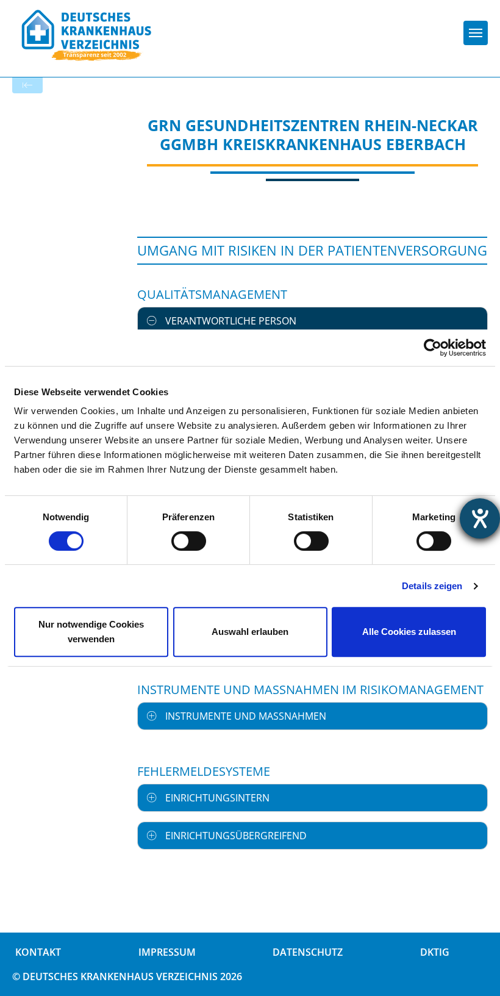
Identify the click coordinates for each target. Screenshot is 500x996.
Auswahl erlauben (250, 631)
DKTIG (434, 952)
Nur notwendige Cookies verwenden (91, 631)
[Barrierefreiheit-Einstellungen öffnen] (480, 518)
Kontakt (38, 952)
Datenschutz (308, 952)
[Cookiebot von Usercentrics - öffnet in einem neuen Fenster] (432, 348)
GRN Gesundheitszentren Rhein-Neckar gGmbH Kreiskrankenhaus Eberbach (313, 134)
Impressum (167, 952)
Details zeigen (432, 586)
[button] (312, 320)
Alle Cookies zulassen (409, 631)
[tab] (312, 320)
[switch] (188, 541)
